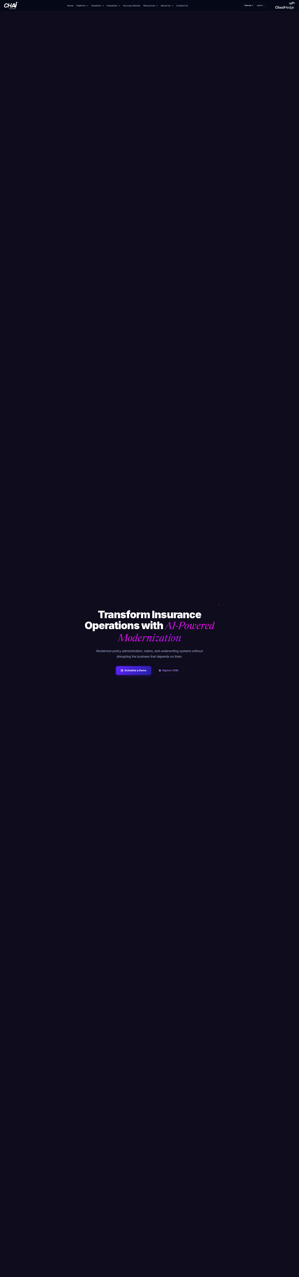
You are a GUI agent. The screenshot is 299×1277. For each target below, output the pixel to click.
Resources (149, 5)
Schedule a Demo (135, 670)
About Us (165, 5)
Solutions (96, 5)
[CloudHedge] (285, 5)
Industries (112, 5)
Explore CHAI (170, 670)
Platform (80, 5)
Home (70, 5)
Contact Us (182, 5)
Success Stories (131, 5)
